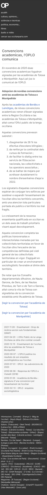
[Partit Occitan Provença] (32, 451)
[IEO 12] (4, 472)
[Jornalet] (17, 417)
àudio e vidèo (7, 32)
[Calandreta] (19, 464)
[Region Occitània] (38, 453)
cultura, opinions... (9, 16)
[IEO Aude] (5, 474)
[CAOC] (37, 466)
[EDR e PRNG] (19, 427)
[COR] (37, 464)
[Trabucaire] (13, 424)
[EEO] (31, 469)
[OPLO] (17, 469)
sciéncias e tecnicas (10, 20)
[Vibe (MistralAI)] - (8, 487)
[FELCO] (29, 464)
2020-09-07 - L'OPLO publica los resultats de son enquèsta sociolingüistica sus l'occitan (20, 357)
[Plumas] (4, 445)
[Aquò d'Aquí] (15, 419)
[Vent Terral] (25, 424)
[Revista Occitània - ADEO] (30, 443)
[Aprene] (38, 469)
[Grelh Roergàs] (15, 472)
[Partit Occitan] (36, 448)
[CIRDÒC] (5, 466)
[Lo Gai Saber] (15, 440)
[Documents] (33, 459)
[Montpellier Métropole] (10, 482)
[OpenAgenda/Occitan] (31, 474)
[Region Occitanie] (30, 480)
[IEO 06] (9, 469)
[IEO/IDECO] (37, 424)
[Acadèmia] (27, 466)
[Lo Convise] (37, 472)
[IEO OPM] (16, 474)
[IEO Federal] (6, 477)
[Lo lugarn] (12, 448)
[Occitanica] (16, 466)
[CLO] (24, 469)
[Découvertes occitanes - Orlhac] (22, 432)
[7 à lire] (27, 472)
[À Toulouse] (16, 480)
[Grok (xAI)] (21, 487)
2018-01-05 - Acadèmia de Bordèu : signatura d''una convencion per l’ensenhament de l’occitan (21, 381)
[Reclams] (27, 440)
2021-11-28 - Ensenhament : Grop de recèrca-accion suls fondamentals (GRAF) (21, 330)
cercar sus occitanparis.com (14, 36)
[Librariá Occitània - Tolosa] (20, 430)
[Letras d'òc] (6, 427)
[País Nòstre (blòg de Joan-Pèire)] (15, 453)
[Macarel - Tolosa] (8, 438)
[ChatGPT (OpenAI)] (34, 485)
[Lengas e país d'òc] (9, 443)
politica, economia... (10, 24)
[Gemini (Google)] (17, 485)
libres (3, 28)
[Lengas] (36, 440)
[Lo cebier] (23, 448)
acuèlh (4, 12)
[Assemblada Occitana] (11, 456)
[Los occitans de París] (17, 459)
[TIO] (10, 464)
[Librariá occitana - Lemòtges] (29, 435)
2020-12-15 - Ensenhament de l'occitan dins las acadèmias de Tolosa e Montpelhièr (23, 347)
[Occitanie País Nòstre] (10, 451)
